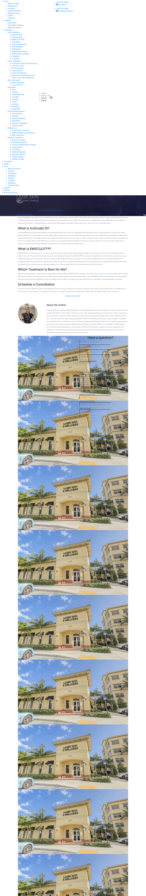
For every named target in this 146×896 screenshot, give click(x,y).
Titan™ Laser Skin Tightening (22, 78)
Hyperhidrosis (17, 147)
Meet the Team (13, 4)
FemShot (15, 116)
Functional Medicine (19, 142)
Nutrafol (11, 178)
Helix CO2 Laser (18, 66)
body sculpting (46, 253)
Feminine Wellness (18, 118)
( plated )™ (12, 181)
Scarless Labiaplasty (19, 123)
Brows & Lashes (14, 80)
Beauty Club (45, 96)
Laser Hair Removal (19, 73)
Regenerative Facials (19, 51)
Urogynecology (18, 157)
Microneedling (17, 47)
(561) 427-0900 (62, 9)
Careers (7, 188)
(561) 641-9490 (62, 2)
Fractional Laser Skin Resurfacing (24, 63)
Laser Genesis (17, 71)
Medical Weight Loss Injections (23, 133)
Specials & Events (14, 11)
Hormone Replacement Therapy (24, 145)
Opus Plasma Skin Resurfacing (23, 75)
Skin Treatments (14, 32)
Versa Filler (16, 109)
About (6, 1)
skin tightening (101, 274)
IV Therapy (16, 149)
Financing (11, 18)
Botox (14, 90)
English (43, 100)
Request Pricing (14, 13)
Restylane (15, 106)
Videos (10, 16)
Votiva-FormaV (17, 126)
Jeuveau (15, 104)
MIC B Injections (18, 135)
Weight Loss (12, 128)
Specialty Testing (18, 154)
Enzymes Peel (17, 35)
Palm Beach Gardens (15, 25)
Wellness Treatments (15, 138)
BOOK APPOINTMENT (25, 215)
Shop (6, 166)
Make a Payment (14, 169)
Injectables (12, 87)
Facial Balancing (18, 94)
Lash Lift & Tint (17, 85)
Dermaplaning (17, 37)
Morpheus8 (16, 49)
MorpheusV (16, 121)
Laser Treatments (14, 61)
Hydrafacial (16, 42)
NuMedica (11, 176)
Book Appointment (11, 193)
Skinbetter (12, 183)
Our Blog (11, 8)
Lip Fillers (15, 97)
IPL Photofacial (17, 68)
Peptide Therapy (18, 159)
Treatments (8, 30)
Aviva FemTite (17, 114)
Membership (12, 6)
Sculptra (15, 99)
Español (44, 98)
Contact (7, 190)
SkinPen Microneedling (20, 54)
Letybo (14, 102)
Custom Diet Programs (20, 130)
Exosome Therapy (19, 140)
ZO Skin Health (13, 185)
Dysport (15, 92)
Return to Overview (73, 296)
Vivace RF (15, 59)
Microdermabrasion (19, 44)
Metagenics (12, 173)
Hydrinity (11, 171)
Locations (7, 20)
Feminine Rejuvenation (16, 111)
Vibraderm (16, 56)
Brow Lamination (18, 83)
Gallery (6, 164)
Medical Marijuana (19, 152)
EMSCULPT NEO (18, 39)
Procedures (8, 161)
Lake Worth (12, 23)
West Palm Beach (14, 27)
